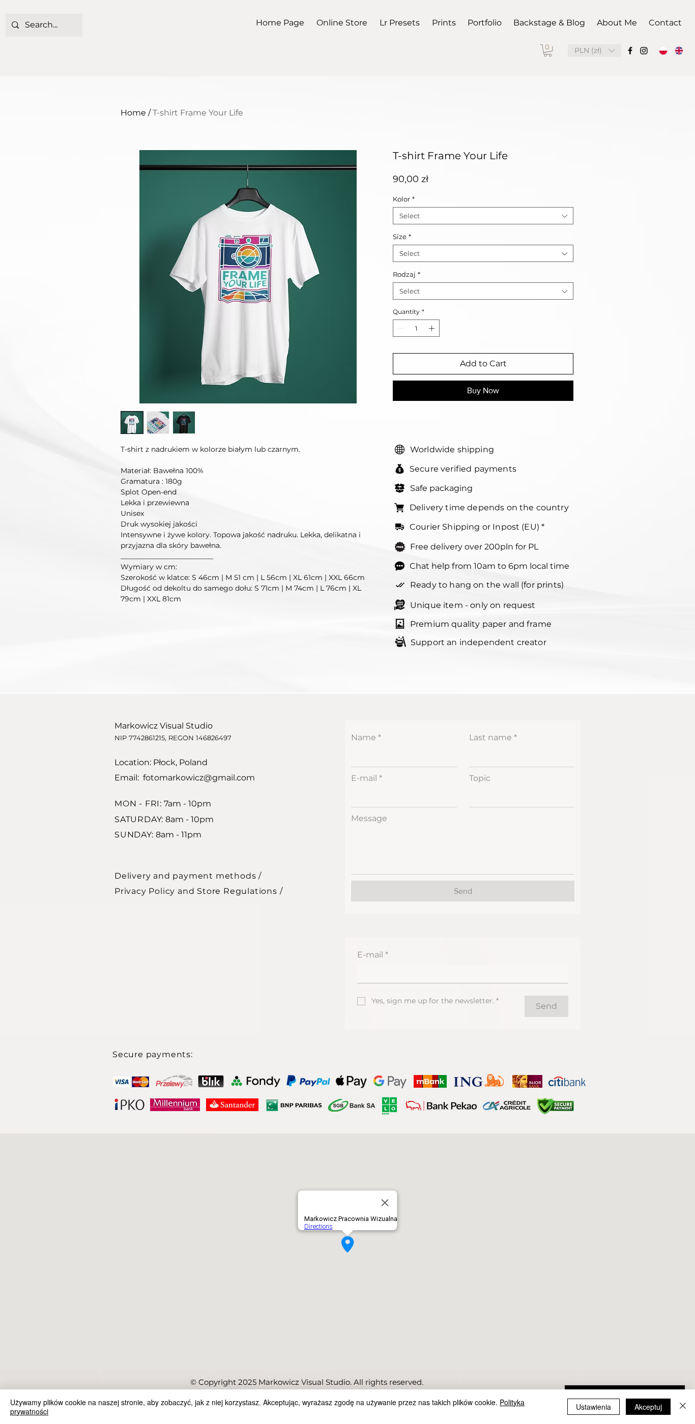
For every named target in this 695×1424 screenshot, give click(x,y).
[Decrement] (400, 328)
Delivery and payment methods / (188, 876)
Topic (479, 778)
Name (366, 737)
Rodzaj (406, 274)
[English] (679, 50)
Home (133, 113)
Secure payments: (152, 1054)
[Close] (683, 1407)
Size (402, 237)
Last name (493, 737)
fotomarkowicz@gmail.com (199, 777)
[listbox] (594, 50)
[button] (547, 50)
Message (369, 818)
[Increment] (432, 328)
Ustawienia (593, 1407)
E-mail (366, 778)
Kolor (404, 199)
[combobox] (483, 215)
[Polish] (663, 50)
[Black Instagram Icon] (644, 50)
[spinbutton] (416, 328)
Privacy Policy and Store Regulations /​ (198, 891)
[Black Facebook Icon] (630, 50)
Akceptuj (648, 1407)
